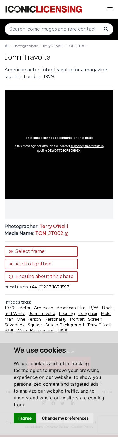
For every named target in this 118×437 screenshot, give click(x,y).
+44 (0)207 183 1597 (49, 287)
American (43, 307)
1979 (62, 330)
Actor (25, 307)
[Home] (6, 46)
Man (9, 319)
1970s (10, 307)
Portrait (77, 319)
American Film (71, 307)
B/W (93, 307)
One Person (29, 319)
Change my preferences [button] (65, 418)
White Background (35, 330)
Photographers (25, 46)
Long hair (87, 313)
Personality (55, 319)
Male (106, 313)
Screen (95, 319)
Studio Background (64, 325)
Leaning (67, 313)
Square (35, 325)
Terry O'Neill (52, 46)
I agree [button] (25, 418)
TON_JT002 (77, 46)
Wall (9, 330)
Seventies (14, 325)
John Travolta (42, 313)
